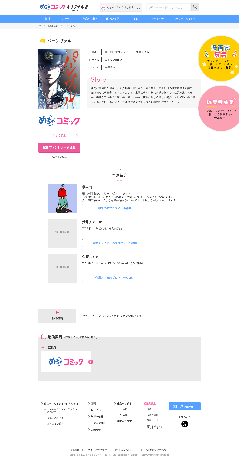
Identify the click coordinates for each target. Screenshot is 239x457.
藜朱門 (109, 52)
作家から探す (114, 18)
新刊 (47, 18)
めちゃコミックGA (186, 18)
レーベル (67, 18)
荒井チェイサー (124, 52)
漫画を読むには (55, 418)
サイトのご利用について (126, 449)
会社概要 (74, 449)
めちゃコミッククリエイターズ (155, 427)
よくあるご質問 (55, 423)
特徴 (149, 409)
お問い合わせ (186, 406)
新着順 (123, 409)
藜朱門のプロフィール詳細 (114, 208)
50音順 (123, 415)
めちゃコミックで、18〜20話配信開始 (120, 315)
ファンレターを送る (62, 147)
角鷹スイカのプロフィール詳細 (114, 277)
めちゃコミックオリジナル (64, 7)
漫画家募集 (150, 403)
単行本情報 (97, 416)
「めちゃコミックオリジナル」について (63, 410)
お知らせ (96, 429)
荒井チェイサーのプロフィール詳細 (115, 243)
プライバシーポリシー (96, 449)
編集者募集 (218, 108)
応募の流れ (152, 415)
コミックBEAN (114, 59)
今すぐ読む (59, 135)
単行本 (137, 18)
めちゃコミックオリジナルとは (124, 7)
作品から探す (90, 18)
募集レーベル (153, 420)
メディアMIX (158, 18)
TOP (40, 26)
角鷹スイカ (142, 52)
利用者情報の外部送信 (155, 449)
